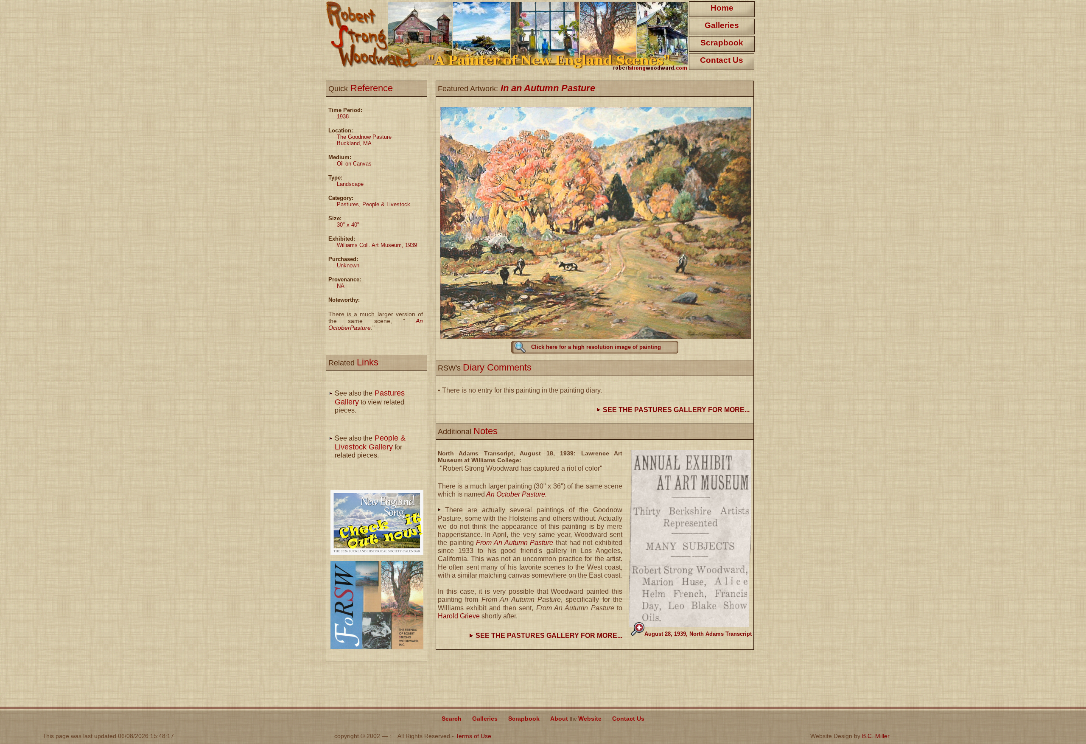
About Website (576, 718)
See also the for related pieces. (370, 447)
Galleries (722, 25)
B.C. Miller (876, 736)
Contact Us (721, 60)
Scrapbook (721, 42)
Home (722, 7)
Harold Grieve (459, 616)
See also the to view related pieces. (370, 402)
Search (452, 718)
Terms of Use (473, 736)
